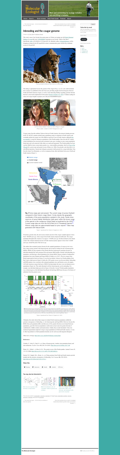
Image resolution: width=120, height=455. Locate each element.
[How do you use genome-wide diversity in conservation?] (31, 381)
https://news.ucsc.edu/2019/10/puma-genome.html (47, 335)
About (69, 18)
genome (69, 396)
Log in (83, 48)
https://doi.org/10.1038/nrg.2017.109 (60, 345)
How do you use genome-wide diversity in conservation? (30, 387)
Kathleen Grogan (39, 34)
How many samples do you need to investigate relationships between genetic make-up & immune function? (64, 25)
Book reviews (41, 18)
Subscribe (84, 39)
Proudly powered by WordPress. (88, 450)
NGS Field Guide (53, 18)
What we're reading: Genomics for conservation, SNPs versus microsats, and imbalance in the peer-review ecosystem (67, 389)
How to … (32, 18)
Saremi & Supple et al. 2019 (56, 94)
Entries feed (84, 49)
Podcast (62, 18)
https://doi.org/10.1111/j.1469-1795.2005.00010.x (44, 351)
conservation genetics (62, 396)
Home (25, 18)
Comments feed (85, 51)
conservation (37, 396)
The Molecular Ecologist (28, 451)
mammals (47, 396)
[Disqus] (49, 424)
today (31, 41)
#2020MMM (41, 39)
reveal (30, 39)
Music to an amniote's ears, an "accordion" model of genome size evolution (49, 388)
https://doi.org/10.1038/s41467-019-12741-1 (34, 359)
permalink (41, 397)
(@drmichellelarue (64, 41)
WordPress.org (85, 52)
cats (56, 396)
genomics (42, 396)
